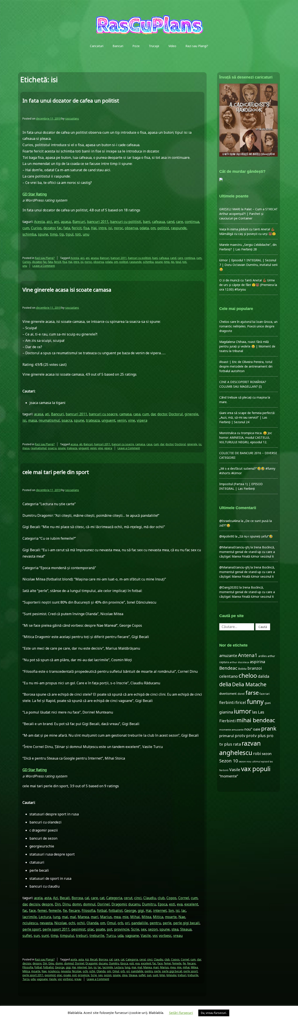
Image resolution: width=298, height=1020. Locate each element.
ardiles (262, 656)
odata (144, 228)
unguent (108, 420)
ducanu (134, 904)
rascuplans (72, 118)
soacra (67, 420)
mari (94, 916)
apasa (66, 221)
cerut (128, 897)
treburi (82, 935)
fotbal (102, 910)
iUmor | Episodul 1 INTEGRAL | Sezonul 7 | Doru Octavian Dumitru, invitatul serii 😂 (248, 264)
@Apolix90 (226, 536)
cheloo (248, 675)
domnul (89, 904)
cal (87, 897)
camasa (125, 414)
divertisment (228, 693)
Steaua (186, 929)
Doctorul (176, 414)
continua (192, 221)
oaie (256, 729)
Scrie (135, 929)
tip (61, 234)
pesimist (78, 929)
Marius (106, 916)
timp (54, 234)
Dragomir (119, 904)
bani (146, 221)
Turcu (111, 935)
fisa (86, 228)
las (254, 712)
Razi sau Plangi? (196, 46)
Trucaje (154, 46)
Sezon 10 (228, 761)
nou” (248, 729)
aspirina (257, 661)
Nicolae (60, 923)
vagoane (132, 935)
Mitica (158, 916)
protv (240, 735)
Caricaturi (96, 46)
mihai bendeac (255, 720)
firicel (240, 702)
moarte (171, 916)
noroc (118, 228)
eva (180, 904)
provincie (121, 929)
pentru (155, 923)
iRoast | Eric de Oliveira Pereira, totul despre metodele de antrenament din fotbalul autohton (245, 366)
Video (172, 46)
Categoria (114, 897)
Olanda (92, 923)
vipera (142, 420)
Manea (83, 916)
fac (59, 228)
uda (120, 935)
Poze (136, 46)
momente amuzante (231, 729)
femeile (55, 910)
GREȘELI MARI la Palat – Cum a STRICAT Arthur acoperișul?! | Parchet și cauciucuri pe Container (248, 213)
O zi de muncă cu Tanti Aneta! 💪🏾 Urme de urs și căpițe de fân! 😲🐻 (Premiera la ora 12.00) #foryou (248, 284)
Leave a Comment (44, 266)
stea (174, 929)
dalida (263, 676)
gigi (141, 910)
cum (25, 228)
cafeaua (158, 221)
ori (127, 923)
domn (76, 904)
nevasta (46, 923)
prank (268, 728)
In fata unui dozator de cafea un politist (70, 100)
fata (66, 228)
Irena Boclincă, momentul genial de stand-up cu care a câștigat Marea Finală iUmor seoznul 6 (247, 551)
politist (163, 228)
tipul (70, 234)
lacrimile (29, 916)
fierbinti (227, 702)
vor (154, 935)
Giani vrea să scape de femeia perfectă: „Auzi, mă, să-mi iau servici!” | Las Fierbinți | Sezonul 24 (247, 417)
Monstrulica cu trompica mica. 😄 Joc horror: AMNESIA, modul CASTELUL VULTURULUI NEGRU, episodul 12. (245, 437)
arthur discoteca (239, 662)
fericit (77, 228)
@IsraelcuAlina (229, 521)
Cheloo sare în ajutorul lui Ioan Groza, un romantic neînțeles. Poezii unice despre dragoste (248, 326)
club (161, 897)
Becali (65, 897)
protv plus (256, 735)
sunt (45, 935)
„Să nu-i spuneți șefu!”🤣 (255, 536)
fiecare (74, 910)
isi (110, 228)
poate (100, 929)
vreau (178, 935)
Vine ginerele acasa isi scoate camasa (66, 289)
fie (65, 910)
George (130, 910)
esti (172, 904)
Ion (171, 910)
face (32, 910)
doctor (162, 414)
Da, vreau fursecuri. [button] (214, 1013)
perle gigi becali (186, 923)
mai (65, 916)
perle (167, 923)
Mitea (146, 916)
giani (268, 703)
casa (136, 414)
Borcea (77, 897)
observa (131, 228)
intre (102, 228)
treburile (96, 935)
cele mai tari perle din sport (55, 472)
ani (56, 221)
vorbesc (165, 935)
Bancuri (118, 46)
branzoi (254, 668)
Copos (171, 897)
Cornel (183, 897)
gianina (226, 712)
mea (117, 916)
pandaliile (139, 923)
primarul (226, 735)
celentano (228, 676)
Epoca (162, 904)
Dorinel (103, 904)
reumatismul (49, 420)
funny (255, 701)
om (153, 228)
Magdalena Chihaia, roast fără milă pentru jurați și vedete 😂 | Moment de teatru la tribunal (247, 346)
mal (73, 916)
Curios (36, 228)
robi (257, 753)
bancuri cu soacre (103, 414)
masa (32, 420)
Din (58, 904)
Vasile (146, 935)
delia (225, 684)
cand (170, 221)
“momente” (228, 776)
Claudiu (149, 897)
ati (47, 414)
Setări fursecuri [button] (181, 1012)
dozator (49, 228)
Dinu (66, 904)
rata (237, 744)
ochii (81, 923)
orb (120, 923)
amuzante (228, 655)
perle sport (31, 929)
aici (49, 221)
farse (252, 693)
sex (143, 929)
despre (47, 904)
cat (102, 897)
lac (183, 910)
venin (121, 420)
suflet (27, 935)
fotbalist (116, 910)
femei (42, 910)
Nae (181, 916)
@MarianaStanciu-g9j (234, 547)
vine (131, 420)
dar (153, 414)
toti (78, 234)
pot (109, 929)
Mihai (135, 916)
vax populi (256, 769)
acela (38, 897)
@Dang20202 (228, 587)
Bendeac (228, 668)
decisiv (34, 904)
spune (43, 234)
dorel (241, 694)
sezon (153, 929)
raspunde (179, 228)
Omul (111, 923)
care (179, 221)
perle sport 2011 (56, 929)
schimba (29, 234)
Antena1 (247, 655)
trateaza (93, 420)
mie (125, 916)
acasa (38, 414)
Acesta (39, 221)
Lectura (45, 916)
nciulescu (30, 923)
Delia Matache (249, 684)
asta (47, 897)
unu (86, 234)
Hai (94, 228)
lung (56, 916)
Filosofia (88, 910)
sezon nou (245, 761)
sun (37, 935)
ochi (72, 923)
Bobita (242, 669)
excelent (191, 904)
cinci (138, 897)
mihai (186, 967)
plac (90, 929)
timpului (67, 935)
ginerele (191, 414)
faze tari (265, 693)
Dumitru (149, 904)
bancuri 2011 (97, 221)
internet (160, 910)
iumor (242, 711)
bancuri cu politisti (125, 221)
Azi (55, 897)
